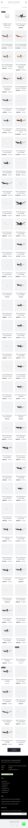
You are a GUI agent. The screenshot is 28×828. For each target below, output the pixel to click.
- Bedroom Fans (4, 792)
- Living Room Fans (5, 788)
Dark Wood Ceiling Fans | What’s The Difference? (10, 799)
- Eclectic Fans (4, 786)
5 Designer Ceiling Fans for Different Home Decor (10, 801)
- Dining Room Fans (5, 790)
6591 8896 (10, 767)
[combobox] (5, 7)
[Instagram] (13, 825)
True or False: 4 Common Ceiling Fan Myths (9, 803)
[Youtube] (16, 825)
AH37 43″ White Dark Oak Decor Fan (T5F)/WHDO (7, 88)
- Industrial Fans (4, 785)
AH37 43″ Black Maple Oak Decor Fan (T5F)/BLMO (21, 66)
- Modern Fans (4, 781)
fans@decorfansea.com (13, 769)
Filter (25, 7)
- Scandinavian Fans (5, 783)
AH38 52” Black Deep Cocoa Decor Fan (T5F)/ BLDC (21, 130)
